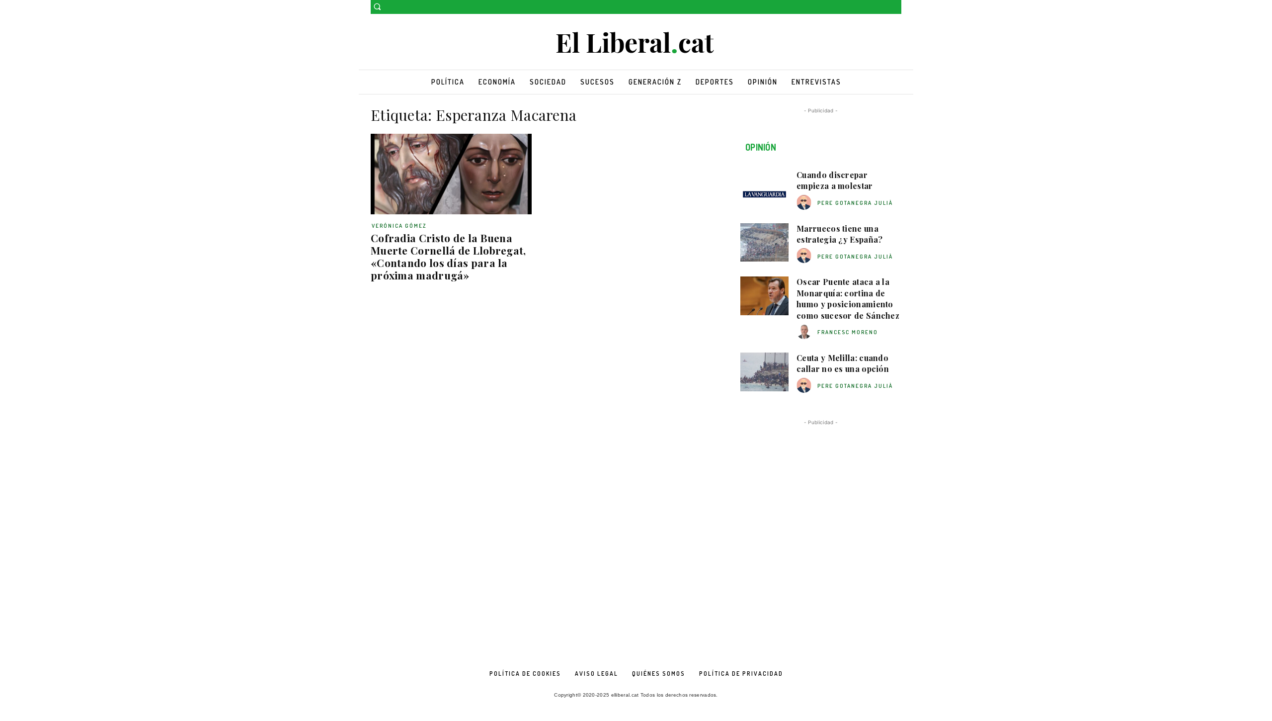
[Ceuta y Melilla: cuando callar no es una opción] (764, 372)
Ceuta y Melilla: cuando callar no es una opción (842, 363)
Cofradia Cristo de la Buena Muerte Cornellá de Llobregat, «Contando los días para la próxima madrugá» (448, 256)
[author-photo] (805, 202)
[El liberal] (636, 43)
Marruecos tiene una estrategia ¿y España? (839, 234)
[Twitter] (895, 7)
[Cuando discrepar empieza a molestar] (764, 189)
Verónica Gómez (399, 225)
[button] (377, 6)
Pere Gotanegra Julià (855, 202)
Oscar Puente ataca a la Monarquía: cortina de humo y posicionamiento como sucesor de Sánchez (847, 298)
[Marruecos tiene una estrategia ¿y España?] (764, 242)
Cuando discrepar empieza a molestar (834, 180)
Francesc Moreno (847, 332)
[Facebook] (881, 7)
